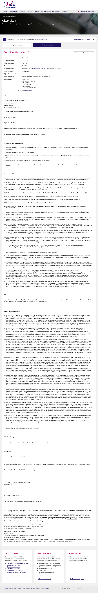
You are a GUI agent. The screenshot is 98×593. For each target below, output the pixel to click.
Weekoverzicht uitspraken (77, 579)
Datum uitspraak (9, 60)
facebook (86, 588)
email (74, 588)
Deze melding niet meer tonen (81, 39)
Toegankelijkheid (26, 588)
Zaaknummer (8, 66)
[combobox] (83, 53)
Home (5, 11)
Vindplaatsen (8, 79)
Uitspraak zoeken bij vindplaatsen (16, 572)
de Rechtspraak (46, 11)
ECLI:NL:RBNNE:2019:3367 (38, 68)
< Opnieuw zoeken (16, 45)
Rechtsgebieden (8, 71)
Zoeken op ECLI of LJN (13, 567)
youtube (93, 588)
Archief (42, 588)
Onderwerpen (13, 11)
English (6, 588)
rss (72, 588)
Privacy (15, 588)
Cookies (19, 588)
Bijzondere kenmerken (10, 74)
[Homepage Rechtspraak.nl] (9, 4)
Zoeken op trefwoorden (13, 565)
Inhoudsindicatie (9, 76)
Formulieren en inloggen (87, 11)
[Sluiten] (93, 39)
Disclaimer (47, 588)
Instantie (6, 58)
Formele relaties (9, 68)
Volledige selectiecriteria (44, 579)
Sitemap (11, 588)
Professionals (56, 11)
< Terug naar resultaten (47, 45)
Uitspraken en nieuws (25, 11)
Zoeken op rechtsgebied (13, 568)
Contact (64, 11)
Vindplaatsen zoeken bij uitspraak (16, 570)
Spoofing (33, 588)
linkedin (90, 588)
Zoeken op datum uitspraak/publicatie (17, 563)
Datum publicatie (9, 63)
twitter (83, 588)
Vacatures (38, 588)
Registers (36, 11)
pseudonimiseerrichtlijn (41, 39)
